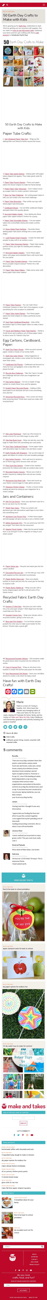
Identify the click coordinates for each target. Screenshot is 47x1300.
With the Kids (8, 11)
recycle (26, 740)
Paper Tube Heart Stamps (15, 313)
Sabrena (15, 854)
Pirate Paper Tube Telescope (15, 189)
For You (17, 1228)
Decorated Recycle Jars (14, 573)
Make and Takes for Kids (20, 717)
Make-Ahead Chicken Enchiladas (13, 1166)
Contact (34, 1259)
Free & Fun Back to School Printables (16, 889)
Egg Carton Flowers (13, 459)
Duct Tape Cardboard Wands (16, 447)
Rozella (15, 756)
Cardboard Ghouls (11, 208)
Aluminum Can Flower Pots (16, 517)
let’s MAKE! (23, 1290)
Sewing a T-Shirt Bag (13, 606)
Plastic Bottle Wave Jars (15, 579)
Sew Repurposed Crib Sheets (17, 674)
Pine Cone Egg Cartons (14, 466)
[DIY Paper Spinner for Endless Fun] (23, 1014)
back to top (33, 1297)
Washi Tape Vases (12, 508)
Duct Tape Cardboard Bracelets (17, 322)
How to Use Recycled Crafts (23, 30)
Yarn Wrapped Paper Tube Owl (16, 139)
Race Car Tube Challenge (14, 195)
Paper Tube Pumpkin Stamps (16, 261)
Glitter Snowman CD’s (14, 523)
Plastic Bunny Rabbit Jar (14, 588)
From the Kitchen (8, 1147)
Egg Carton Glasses (13, 382)
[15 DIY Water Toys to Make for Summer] (23, 1073)
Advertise (34, 1256)
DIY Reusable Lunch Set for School (23, 1231)
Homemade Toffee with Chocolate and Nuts (18, 1149)
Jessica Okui (17, 831)
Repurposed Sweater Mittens (17, 659)
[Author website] (10, 727)
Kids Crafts (10, 737)
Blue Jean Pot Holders (14, 621)
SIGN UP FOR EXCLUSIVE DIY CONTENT (23, 1281)
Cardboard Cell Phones (14, 364)
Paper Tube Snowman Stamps (17, 244)
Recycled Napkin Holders (15, 253)
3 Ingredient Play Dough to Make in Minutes (18, 1155)
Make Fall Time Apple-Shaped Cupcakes (16, 1188)
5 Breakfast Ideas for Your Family (24, 1201)
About (34, 1254)
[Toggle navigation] (44, 4)
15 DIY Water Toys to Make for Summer (17, 1046)
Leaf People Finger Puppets (16, 238)
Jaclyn (14, 802)
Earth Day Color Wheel (14, 356)
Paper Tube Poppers (13, 305)
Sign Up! (23, 1123)
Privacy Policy (34, 1264)
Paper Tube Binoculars (13, 201)
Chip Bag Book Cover (14, 440)
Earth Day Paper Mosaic (15, 349)
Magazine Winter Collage (15, 487)
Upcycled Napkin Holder (14, 214)
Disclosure (34, 1262)
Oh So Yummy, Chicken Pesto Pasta (14, 1171)
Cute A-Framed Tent (13, 667)
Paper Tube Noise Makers (15, 270)
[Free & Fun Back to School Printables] (23, 916)
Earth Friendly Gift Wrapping (16, 453)
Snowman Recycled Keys (15, 397)
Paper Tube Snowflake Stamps (16, 220)
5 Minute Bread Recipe (10, 1177)
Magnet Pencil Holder (14, 529)
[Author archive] (5, 727)
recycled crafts (11, 742)
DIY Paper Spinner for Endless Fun (15, 987)
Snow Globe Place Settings (16, 229)
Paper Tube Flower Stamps (15, 182)
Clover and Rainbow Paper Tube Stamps (21, 331)
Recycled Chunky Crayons (15, 472)
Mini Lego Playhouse (13, 434)
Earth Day (22, 26)
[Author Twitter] (15, 727)
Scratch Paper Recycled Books (17, 388)
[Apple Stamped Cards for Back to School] (23, 965)
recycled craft (35, 740)
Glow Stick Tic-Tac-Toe (10, 1182)
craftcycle (9, 740)
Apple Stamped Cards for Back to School (18, 948)
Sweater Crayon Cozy (14, 615)
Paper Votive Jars (12, 566)
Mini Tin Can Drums (13, 502)
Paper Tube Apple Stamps (14, 174)
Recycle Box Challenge (14, 373)
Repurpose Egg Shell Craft (15, 481)
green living (18, 740)
